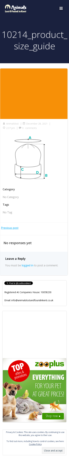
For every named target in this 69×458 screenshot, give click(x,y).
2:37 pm (10, 128)
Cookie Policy (35, 444)
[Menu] (61, 8)
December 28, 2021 (37, 123)
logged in (27, 265)
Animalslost (12, 123)
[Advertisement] (34, 334)
